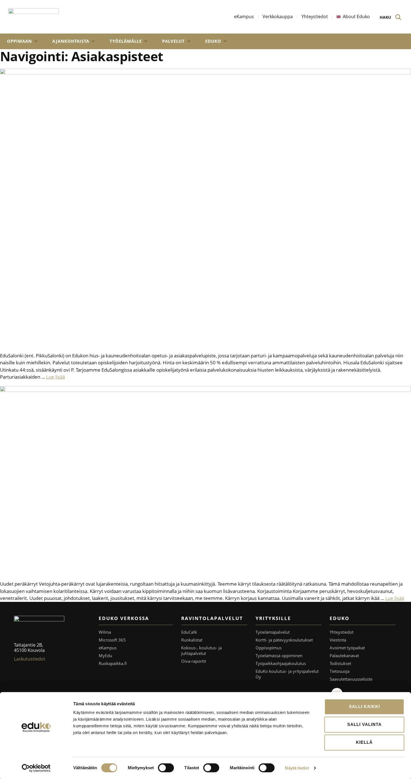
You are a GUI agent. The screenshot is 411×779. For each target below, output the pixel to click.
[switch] (166, 767)
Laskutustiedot (29, 659)
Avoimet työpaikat (347, 647)
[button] (22, 41)
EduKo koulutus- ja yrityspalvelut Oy (287, 674)
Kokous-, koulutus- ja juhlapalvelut (201, 650)
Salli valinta (364, 724)
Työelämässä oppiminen (279, 655)
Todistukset (340, 663)
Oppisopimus (269, 647)
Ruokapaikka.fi (113, 663)
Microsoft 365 (112, 640)
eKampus (108, 647)
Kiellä (364, 742)
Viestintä (338, 640)
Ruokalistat (191, 640)
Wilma (105, 632)
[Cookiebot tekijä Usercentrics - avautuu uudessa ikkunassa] (36, 768)
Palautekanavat (344, 655)
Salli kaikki (364, 706)
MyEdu (105, 655)
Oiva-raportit (193, 661)
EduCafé (189, 632)
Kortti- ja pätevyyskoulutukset (284, 640)
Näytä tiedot (297, 768)
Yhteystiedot (341, 632)
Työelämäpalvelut (273, 632)
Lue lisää (55, 377)
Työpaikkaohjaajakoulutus (281, 663)
